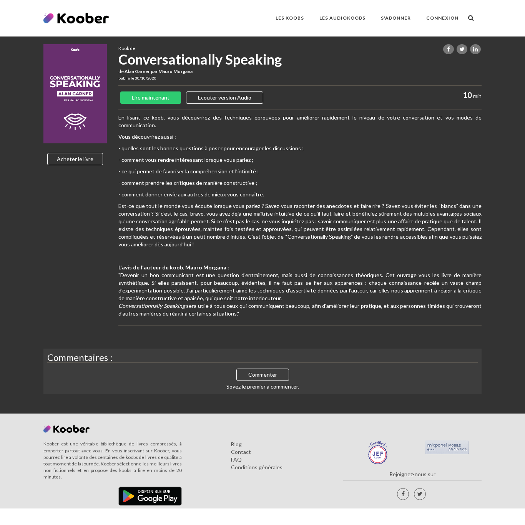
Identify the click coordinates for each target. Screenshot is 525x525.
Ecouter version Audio (224, 97)
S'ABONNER (396, 18)
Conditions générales (256, 467)
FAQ (236, 459)
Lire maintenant (150, 97)
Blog (236, 444)
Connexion (442, 18)
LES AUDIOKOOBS (342, 18)
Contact (241, 452)
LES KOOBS (290, 18)
